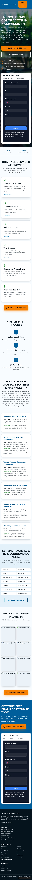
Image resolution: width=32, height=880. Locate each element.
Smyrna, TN (5, 593)
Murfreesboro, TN (7, 589)
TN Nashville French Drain (9, 4)
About (3, 866)
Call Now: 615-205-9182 (17, 48)
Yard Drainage (5, 835)
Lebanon (19, 853)
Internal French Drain (7, 831)
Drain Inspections (6, 833)
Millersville (4, 855)
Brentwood (4, 846)
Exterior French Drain (7, 829)
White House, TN (22, 593)
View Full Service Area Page (16, 600)
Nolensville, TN (21, 589)
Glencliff (19, 848)
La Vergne (4, 853)
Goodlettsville (5, 851)
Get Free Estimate (16, 54)
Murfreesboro (5, 857)
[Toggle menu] (29, 4)
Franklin (19, 846)
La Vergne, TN (6, 581)
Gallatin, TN (5, 573)
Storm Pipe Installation (7, 840)
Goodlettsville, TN (7, 577)
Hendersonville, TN (22, 577)
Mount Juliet (20, 855)
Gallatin (3, 848)
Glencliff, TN (20, 573)
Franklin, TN (20, 569)
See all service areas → (8, 859)
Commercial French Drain (8, 837)
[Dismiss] (30, 878)
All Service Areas (6, 870)
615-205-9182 (22, 4)
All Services (4, 868)
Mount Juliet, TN (22, 585)
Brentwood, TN (6, 569)
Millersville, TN (6, 585)
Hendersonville (21, 851)
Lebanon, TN (21, 581)
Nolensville (20, 857)
